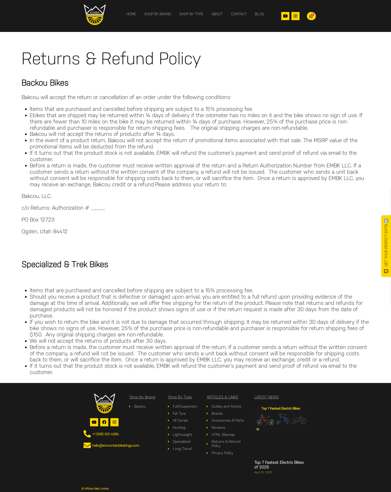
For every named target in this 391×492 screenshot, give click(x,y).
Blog (259, 14)
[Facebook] (104, 422)
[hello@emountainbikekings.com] (87, 445)
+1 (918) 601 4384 (105, 434)
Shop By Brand (157, 14)
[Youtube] (285, 16)
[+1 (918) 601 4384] (87, 434)
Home (131, 14)
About (217, 14)
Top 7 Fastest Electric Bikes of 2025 (279, 464)
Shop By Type (191, 14)
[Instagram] (295, 16)
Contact (239, 14)
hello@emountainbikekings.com (115, 445)
